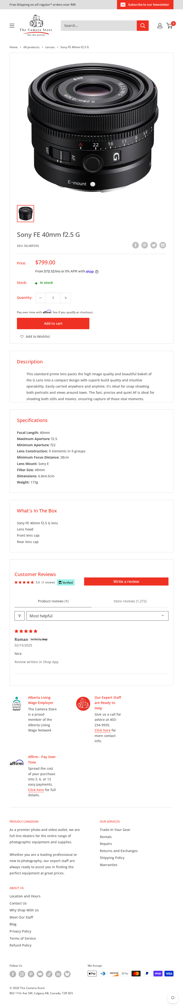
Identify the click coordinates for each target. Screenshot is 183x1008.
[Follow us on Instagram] (22, 974)
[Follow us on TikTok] (49, 974)
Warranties (108, 865)
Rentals (106, 837)
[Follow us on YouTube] (40, 974)
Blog (13, 924)
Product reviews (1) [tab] (53, 601)
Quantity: (24, 297)
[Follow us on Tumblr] (67, 974)
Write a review (126, 581)
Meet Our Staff (21, 917)
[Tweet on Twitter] (153, 245)
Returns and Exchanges (119, 851)
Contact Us (18, 903)
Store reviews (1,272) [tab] (130, 601)
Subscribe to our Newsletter (148, 4)
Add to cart (53, 323)
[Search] (143, 25)
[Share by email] (162, 245)
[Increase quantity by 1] (66, 298)
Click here (103, 730)
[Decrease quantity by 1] (41, 298)
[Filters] (20, 616)
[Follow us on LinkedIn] (58, 974)
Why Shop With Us (24, 910)
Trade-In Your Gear (115, 829)
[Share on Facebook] (135, 245)
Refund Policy (20, 945)
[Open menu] (12, 26)
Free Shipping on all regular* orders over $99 (43, 4)
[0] (170, 25)
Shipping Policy (112, 857)
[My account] (160, 25)
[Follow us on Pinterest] (31, 974)
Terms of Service (23, 938)
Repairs (106, 843)
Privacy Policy (20, 931)
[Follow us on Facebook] (13, 974)
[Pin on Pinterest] (144, 245)
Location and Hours (25, 896)
